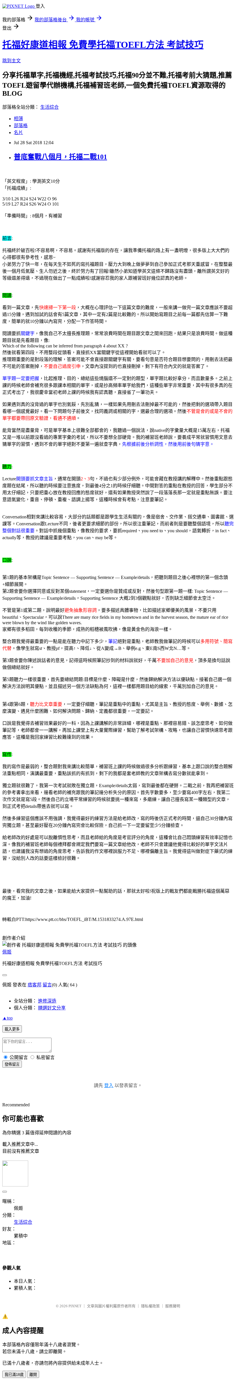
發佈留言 (12, 1064)
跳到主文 (11, 60)
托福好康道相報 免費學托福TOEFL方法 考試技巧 (102, 45)
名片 (18, 132)
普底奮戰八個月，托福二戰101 (60, 157)
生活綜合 (49, 107)
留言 (47, 984)
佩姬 (7, 951)
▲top (7, 1017)
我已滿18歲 (14, 1374)
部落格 (21, 125)
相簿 (18, 118)
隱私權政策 (150, 1306)
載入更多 (12, 1029)
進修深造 (47, 1000)
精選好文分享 (52, 1007)
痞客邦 (34, 984)
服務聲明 (172, 1306)
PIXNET (74, 1306)
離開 (33, 1374)
